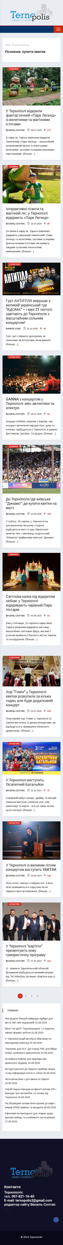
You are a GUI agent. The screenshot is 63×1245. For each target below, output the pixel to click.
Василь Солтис (15, 130)
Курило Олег (13, 329)
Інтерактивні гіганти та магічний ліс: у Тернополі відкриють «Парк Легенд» (27, 213)
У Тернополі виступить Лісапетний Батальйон (25, 782)
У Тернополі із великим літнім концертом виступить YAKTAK (31, 867)
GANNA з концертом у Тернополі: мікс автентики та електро (30, 404)
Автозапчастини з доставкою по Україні (27, 1079)
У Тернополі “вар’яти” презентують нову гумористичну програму (26, 951)
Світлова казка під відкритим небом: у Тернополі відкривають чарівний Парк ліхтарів (30, 603)
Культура (14, 264)
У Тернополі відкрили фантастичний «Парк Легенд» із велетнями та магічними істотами (31, 117)
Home (8, 45)
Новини (13, 69)
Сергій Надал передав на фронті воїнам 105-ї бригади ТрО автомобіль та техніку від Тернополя (30, 1093)
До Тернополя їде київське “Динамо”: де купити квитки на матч (31, 503)
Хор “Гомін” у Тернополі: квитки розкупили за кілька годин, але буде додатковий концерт (29, 698)
